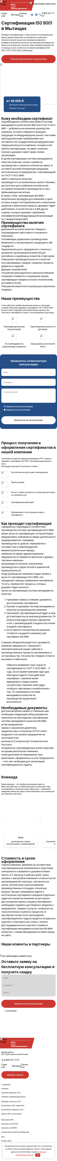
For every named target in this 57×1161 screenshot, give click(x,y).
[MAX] (36, 14)
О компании (5, 1085)
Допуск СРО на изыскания (11, 1114)
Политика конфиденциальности (13, 1097)
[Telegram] (31, 15)
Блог (3, 1137)
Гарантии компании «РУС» (11, 1093)
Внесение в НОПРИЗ (9, 1128)
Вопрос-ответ (6, 1141)
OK (38, 1155)
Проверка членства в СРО (11, 1102)
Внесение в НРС (7, 1120)
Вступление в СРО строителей (12, 1106)
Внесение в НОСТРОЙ (9, 1124)
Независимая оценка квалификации (15, 1132)
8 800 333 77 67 (11, 1060)
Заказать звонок (15, 1075)
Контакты (4, 1089)
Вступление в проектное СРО (12, 1110)
